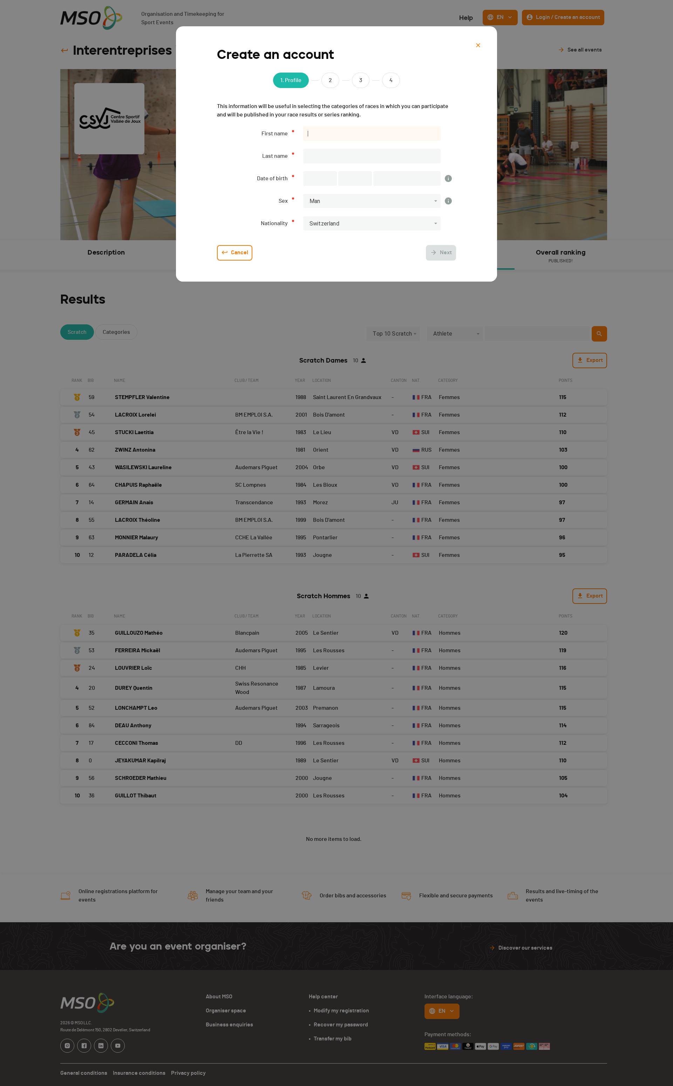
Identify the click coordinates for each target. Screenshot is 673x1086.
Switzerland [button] (324, 223)
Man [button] (315, 201)
